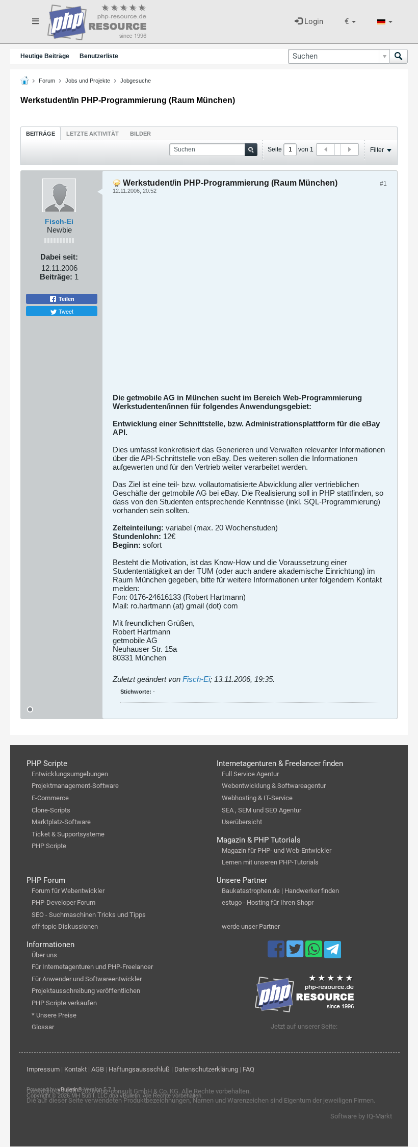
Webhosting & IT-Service (257, 798)
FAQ (248, 1069)
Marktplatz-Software (61, 822)
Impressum (43, 1069)
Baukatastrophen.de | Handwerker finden (280, 891)
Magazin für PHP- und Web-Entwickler (276, 850)
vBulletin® (70, 1089)
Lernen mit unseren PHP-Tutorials (270, 862)
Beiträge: (56, 276)
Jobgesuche (135, 81)
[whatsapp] (314, 953)
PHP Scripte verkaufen (64, 1003)
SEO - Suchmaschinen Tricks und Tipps (89, 915)
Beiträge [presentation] (40, 134)
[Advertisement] (250, 297)
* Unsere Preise (54, 1015)
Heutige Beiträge (44, 56)
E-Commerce (50, 798)
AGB (97, 1069)
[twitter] (295, 953)
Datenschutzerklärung (206, 1069)
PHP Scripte (49, 846)
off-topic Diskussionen (65, 926)
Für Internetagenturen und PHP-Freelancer (92, 967)
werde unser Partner (251, 926)
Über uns (44, 955)
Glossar (43, 1027)
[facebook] (277, 953)
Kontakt (75, 1069)
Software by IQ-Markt (361, 1116)
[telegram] (332, 952)
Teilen (65, 299)
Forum (47, 81)
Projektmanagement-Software (75, 785)
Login (312, 21)
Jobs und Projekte (87, 81)
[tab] (40, 133)
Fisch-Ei (59, 221)
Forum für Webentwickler (68, 891)
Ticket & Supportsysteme (68, 834)
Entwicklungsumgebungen (70, 774)
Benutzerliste (99, 56)
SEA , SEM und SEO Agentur (261, 810)
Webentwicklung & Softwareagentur (274, 785)
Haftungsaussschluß (139, 1069)
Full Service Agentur (250, 774)
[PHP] (96, 20)
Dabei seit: (59, 256)
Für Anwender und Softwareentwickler (87, 979)
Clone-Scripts (51, 810)
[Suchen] (398, 56)
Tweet (65, 311)
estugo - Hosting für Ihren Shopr (268, 902)
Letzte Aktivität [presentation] (92, 134)
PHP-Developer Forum (63, 902)
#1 (383, 183)
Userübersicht (242, 822)
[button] (350, 21)
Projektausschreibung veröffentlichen (86, 991)
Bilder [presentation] (140, 134)
